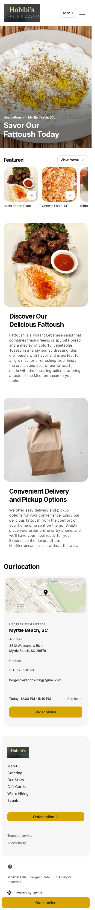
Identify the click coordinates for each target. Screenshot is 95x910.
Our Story (15, 779)
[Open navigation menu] (82, 12)
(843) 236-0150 (21, 671)
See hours (74, 699)
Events (13, 800)
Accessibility (16, 843)
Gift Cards (16, 786)
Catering (14, 773)
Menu (68, 13)
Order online (45, 712)
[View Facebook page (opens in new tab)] (10, 866)
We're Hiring (18, 793)
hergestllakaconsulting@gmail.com (35, 681)
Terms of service (19, 835)
